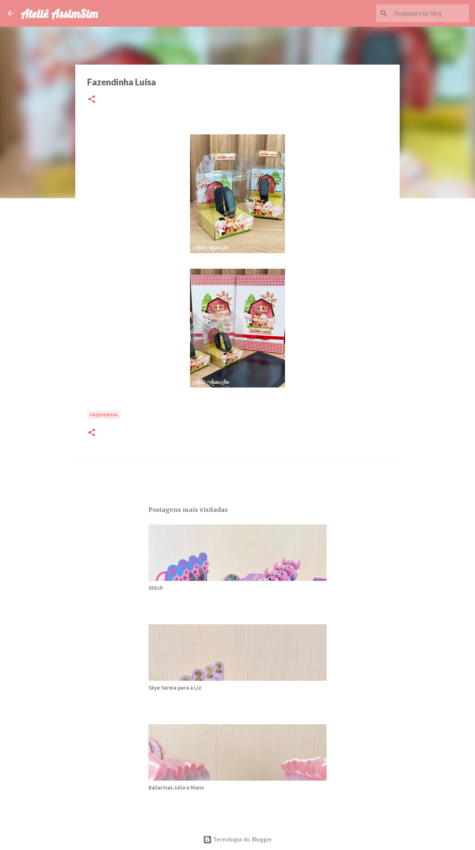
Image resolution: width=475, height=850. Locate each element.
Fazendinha (104, 415)
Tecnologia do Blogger (242, 839)
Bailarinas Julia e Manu (176, 788)
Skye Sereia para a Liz (175, 688)
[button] (91, 100)
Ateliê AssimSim (59, 13)
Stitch (155, 588)
